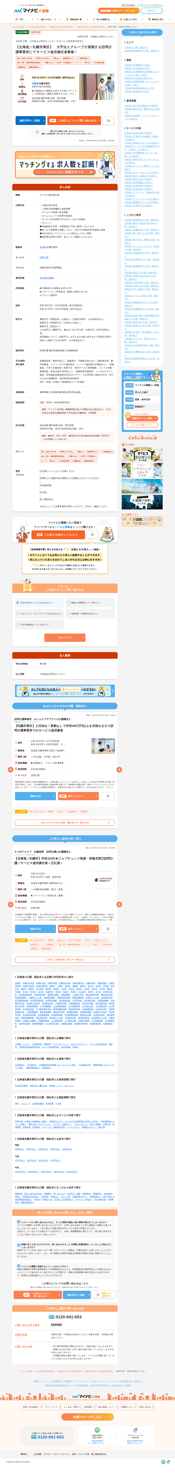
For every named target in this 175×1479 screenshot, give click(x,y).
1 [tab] (96, 103)
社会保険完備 (100, 1199)
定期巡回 (36, 1127)
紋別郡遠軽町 (43, 1015)
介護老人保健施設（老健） (36, 1121)
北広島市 (82, 992)
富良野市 (49, 992)
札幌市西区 (102, 983)
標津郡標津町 (95, 1023)
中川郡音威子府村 (43, 1009)
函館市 (52, 986)
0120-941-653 (68, 1317)
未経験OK (86, 1194)
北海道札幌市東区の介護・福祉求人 (141, 51)
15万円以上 (20, 1160)
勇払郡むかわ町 (56, 1018)
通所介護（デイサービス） (39, 1124)
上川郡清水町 (70, 1021)
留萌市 (31, 989)
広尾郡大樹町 (84, 1021)
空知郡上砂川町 (33, 1003)
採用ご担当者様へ (31, 1407)
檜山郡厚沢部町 (92, 995)
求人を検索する (103, 19)
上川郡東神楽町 (60, 1006)
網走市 (24, 989)
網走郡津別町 (59, 1012)
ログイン (152, 10)
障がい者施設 (95, 1124)
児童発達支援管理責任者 (29, 1047)
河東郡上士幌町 (29, 1021)
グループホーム (81, 1124)
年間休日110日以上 (31, 1196)
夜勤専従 (19, 1194)
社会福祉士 (32, 1065)
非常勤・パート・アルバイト (61, 1086)
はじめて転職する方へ (142, 425)
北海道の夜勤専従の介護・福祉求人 (141, 220)
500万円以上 (71, 1172)
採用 (74, 1454)
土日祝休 (45, 1196)
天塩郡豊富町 (88, 1009)
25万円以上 (43, 1160)
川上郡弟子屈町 (52, 1023)
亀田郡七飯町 (53, 995)
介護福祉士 (20, 1065)
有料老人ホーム (56, 1121)
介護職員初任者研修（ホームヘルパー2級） (58, 1065)
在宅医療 (49, 1103)
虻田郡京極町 (51, 1000)
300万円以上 (33, 1172)
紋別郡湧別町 (57, 1015)
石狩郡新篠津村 (25, 995)
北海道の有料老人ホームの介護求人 (141, 143)
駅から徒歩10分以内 (33, 1194)
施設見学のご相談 (30, 120)
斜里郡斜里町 (72, 1012)
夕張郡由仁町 (47, 1003)
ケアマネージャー (61, 1044)
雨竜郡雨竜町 (32, 1006)
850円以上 (19, 1149)
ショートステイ (73, 1127)
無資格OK (46, 1068)
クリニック (25, 1103)
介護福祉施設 (38, 1103)
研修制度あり (95, 1196)
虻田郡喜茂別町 (37, 1000)
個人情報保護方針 (99, 1454)
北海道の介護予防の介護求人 (138, 205)
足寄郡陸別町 (24, 1023)
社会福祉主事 (85, 1065)
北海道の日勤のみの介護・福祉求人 (141, 286)
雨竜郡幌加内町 (60, 1009)
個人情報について (106, 1407)
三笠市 (102, 989)
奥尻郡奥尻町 (21, 997)
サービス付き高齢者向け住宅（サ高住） (82, 1121)
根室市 (110, 989)
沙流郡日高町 (70, 1018)
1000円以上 (31, 1149)
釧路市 (83, 986)
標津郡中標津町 (81, 1023)
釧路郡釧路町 (38, 1023)
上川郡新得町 (57, 1021)
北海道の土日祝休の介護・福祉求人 (141, 282)
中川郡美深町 (28, 1009)
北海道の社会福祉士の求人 (137, 68)
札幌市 (18, 983)
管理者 (75, 1047)
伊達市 (73, 992)
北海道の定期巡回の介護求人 (138, 189)
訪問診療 (26, 1127)
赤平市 (71, 989)
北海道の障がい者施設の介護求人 (140, 176)
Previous (10, 769)
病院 (17, 1103)
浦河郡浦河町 (84, 1018)
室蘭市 (75, 986)
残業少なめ (47, 1199)
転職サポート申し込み (87, 1416)
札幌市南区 (90, 983)
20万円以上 (32, 1160)
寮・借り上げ (59, 1194)
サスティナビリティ (61, 1454)
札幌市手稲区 (28, 986)
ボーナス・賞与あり (83, 1199)
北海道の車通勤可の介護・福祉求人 (141, 230)
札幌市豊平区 (78, 983)
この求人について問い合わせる (74, 120)
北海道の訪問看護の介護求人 (138, 182)
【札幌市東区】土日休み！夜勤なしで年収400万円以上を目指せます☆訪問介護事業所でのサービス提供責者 (64, 728)
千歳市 (18, 992)
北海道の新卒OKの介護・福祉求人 (141, 322)
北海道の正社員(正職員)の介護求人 (141, 106)
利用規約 (88, 1407)
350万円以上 (46, 1172)
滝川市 (25, 992)
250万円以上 (20, 1172)
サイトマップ (51, 1407)
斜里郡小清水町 (100, 1012)
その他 (58, 1103)
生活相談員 (37, 1044)
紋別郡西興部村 (71, 1015)
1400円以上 (55, 1149)
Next (119, 769)
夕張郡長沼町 (61, 1003)
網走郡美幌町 (45, 1012)
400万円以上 (59, 1172)
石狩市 (91, 992)
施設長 (138, 1381)
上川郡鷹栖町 (45, 1006)
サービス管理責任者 (50, 1047)
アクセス (47, 1454)
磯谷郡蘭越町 (78, 997)
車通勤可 (48, 1194)
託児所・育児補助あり (63, 1199)
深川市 (41, 992)
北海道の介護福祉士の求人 (137, 65)
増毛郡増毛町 (74, 1009)
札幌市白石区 (65, 983)
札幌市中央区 (28, 983)
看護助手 (47, 1044)
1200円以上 (43, 1149)
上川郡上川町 (88, 1006)
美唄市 (56, 989)
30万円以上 (55, 1160)
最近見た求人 (158, 19)
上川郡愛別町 (74, 1006)
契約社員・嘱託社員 (38, 1086)
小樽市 (60, 986)
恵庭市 (66, 992)
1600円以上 (67, 1149)
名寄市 (94, 989)
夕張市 (106, 986)
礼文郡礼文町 (101, 1009)
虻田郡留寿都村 (21, 1000)
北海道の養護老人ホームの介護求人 (141, 202)
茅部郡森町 (66, 995)
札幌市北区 (41, 983)
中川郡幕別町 (97, 1021)
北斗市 (98, 992)
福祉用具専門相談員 (100, 1385)
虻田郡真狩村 (107, 997)
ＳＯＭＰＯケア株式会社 (24, 855)
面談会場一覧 (76, 19)
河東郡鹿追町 (43, 1021)
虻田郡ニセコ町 (92, 997)
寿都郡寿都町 (49, 997)
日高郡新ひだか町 (99, 1018)
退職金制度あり (27, 1202)
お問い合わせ (145, 1407)
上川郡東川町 (101, 1006)
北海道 (35, 83)
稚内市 (48, 989)
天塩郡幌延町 (32, 1012)
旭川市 (68, 986)
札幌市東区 (52, 983)
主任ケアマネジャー (79, 1044)
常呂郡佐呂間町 (29, 1015)
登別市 (58, 992)
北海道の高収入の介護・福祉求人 (140, 273)
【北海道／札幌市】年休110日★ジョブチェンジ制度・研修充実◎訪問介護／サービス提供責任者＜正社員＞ (63, 861)
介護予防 (101, 1127)
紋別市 (79, 989)
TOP (21, 19)
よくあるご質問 (71, 1407)
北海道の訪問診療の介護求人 (138, 186)
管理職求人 (97, 1194)
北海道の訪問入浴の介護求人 (138, 179)
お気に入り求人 (130, 19)
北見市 (98, 986)
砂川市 (33, 992)
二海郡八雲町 (78, 995)
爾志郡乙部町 (107, 995)
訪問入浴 (107, 1124)
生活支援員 (66, 1047)
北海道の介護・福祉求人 (136, 47)
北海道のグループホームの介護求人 (141, 173)
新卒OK (37, 1199)
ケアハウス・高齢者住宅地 (53, 1127)
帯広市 (91, 986)
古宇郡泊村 (77, 1000)
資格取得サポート (80, 1196)
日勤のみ (54, 1196)
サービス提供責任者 (98, 1044)
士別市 (87, 989)
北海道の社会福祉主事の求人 (138, 78)
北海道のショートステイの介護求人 (141, 199)
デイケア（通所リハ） (62, 1124)
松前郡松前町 (40, 995)
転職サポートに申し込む (118, 10)
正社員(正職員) (47, 278)
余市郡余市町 (89, 1000)
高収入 (18, 1196)
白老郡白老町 (99, 1015)
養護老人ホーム (88, 1127)
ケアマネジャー (82, 1381)
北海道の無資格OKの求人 (136, 91)
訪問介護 (44, 257)
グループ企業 (83, 1454)
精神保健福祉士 (33, 1068)
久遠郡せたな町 (35, 997)
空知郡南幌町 (103, 1000)
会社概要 (37, 1454)
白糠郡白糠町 (66, 1023)
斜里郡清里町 (86, 1012)
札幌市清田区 (42, 986)
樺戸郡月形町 (88, 1003)
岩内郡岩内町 (65, 1000)
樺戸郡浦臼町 (101, 1003)
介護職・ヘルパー (22, 1044)
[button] (64, 638)
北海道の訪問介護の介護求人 (138, 133)
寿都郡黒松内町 (64, 997)
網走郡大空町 (86, 1015)
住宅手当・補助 (73, 1194)
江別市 (64, 989)
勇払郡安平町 (42, 1018)
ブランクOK (65, 1196)
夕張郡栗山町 (74, 1003)
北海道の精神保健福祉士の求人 (139, 88)
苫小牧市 (40, 989)
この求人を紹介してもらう (58, 534)
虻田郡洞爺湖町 (27, 1018)
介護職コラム (127, 1407)
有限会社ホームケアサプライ (26, 722)
